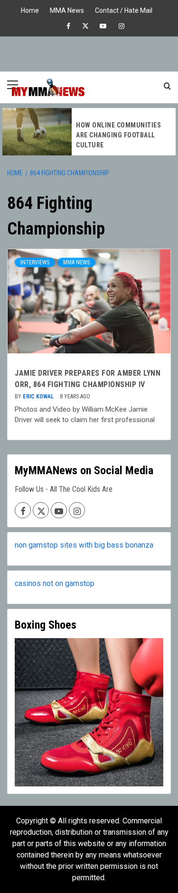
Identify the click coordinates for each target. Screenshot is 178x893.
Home (30, 9)
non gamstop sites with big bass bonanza (84, 545)
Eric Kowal (39, 396)
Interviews (34, 262)
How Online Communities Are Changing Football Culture (118, 135)
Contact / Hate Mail (123, 9)
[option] (89, 131)
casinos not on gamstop (54, 583)
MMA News (67, 9)
